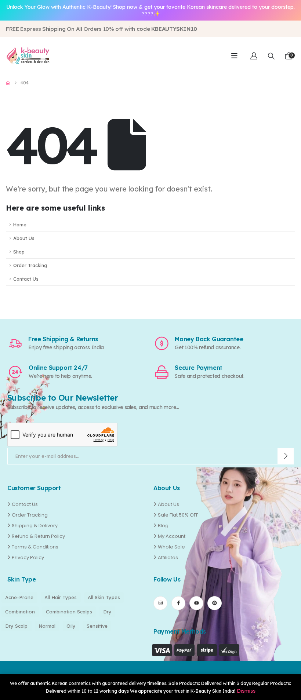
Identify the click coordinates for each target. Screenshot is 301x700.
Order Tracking (30, 265)
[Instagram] (160, 603)
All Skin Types (104, 597)
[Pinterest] (214, 603)
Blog (163, 525)
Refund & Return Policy (38, 536)
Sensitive (97, 626)
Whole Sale (171, 546)
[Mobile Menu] (234, 55)
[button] (271, 56)
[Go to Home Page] (8, 83)
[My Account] (254, 55)
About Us (24, 238)
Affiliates (168, 557)
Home (19, 224)
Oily (71, 626)
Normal (47, 626)
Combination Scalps (69, 612)
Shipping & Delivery (35, 525)
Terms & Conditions (35, 546)
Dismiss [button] (246, 691)
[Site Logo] (28, 56)
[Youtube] (196, 603)
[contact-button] (286, 456)
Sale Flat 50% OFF (178, 514)
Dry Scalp (16, 626)
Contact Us (26, 279)
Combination (20, 612)
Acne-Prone (19, 597)
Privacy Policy (28, 557)
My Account (171, 536)
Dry (107, 612)
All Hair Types (60, 597)
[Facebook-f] (178, 603)
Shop (19, 252)
